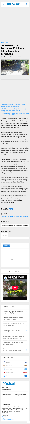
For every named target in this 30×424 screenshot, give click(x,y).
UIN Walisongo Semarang (8, 419)
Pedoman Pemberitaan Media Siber (20, 395)
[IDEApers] (13, 4)
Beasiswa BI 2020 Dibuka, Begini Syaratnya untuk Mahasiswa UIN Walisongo (15, 114)
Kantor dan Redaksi (6, 394)
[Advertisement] (15, 24)
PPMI (3, 418)
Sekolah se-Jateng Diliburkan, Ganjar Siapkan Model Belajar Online (13, 105)
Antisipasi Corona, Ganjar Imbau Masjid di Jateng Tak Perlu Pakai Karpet (14, 110)
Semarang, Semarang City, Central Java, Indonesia (14, 216)
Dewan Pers (5, 417)
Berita (7, 42)
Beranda (2, 42)
